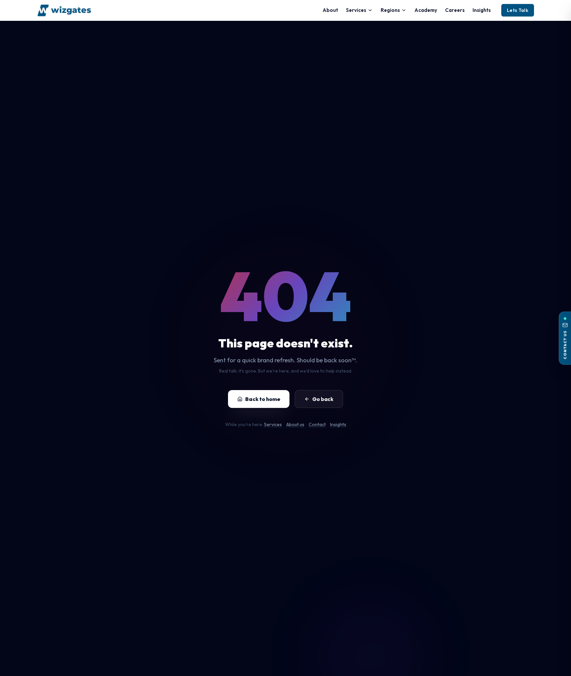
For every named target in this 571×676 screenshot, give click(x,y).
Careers (455, 10)
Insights (482, 10)
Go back (322, 399)
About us (295, 424)
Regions (390, 10)
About (330, 10)
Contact (317, 424)
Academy (425, 10)
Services (356, 10)
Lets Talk (517, 10)
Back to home (262, 399)
